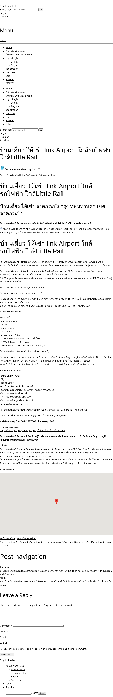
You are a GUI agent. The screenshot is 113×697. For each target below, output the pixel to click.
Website (4, 643)
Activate (10, 79)
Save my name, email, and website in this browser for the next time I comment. (45, 648)
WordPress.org (18, 669)
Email (3, 637)
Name (4, 631)
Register (4, 16)
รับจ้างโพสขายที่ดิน (26, 538)
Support (15, 676)
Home (9, 47)
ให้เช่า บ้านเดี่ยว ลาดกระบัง (75, 542)
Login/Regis (12, 58)
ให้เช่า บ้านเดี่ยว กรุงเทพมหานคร (45, 542)
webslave (21, 169)
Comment (6, 625)
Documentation (19, 673)
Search (34, 693)
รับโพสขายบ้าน (7, 538)
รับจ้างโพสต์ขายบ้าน (15, 51)
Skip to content (8, 6)
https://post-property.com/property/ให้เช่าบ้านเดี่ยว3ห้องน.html (32, 430)
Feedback (16, 680)
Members (10, 72)
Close (3, 40)
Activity (10, 83)
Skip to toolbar (8, 660)
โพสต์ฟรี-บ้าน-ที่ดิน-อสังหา (19, 54)
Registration (12, 68)
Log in (3, 13)
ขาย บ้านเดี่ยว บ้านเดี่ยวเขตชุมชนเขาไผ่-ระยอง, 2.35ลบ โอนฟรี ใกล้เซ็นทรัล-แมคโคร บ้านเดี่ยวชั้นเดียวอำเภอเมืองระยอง (56, 581)
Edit (8, 76)
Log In (14, 61)
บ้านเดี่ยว (4, 140)
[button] (56, 501)
